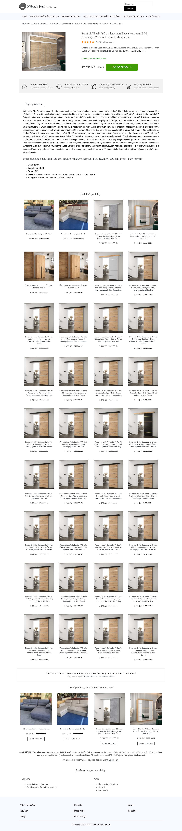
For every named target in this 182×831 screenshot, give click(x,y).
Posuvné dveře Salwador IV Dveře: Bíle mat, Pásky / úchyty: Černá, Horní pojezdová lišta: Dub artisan (108, 393)
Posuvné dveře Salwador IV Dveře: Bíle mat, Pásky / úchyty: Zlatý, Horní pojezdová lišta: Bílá (73, 444)
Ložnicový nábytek (70, 16)
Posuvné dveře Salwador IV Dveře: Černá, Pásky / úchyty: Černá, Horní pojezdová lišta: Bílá (143, 287)
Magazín (78, 805)
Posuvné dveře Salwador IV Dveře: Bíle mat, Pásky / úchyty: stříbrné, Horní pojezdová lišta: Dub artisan (108, 287)
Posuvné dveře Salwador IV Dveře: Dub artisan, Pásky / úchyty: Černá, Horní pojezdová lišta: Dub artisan (143, 444)
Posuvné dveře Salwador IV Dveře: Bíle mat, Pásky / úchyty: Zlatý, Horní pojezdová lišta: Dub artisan (108, 496)
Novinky (24, 811)
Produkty (30, 23)
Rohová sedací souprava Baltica (39, 234)
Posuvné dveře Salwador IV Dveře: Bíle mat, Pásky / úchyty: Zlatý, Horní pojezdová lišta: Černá (73, 393)
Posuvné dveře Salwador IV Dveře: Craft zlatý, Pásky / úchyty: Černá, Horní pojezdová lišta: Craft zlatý (39, 547)
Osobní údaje (80, 817)
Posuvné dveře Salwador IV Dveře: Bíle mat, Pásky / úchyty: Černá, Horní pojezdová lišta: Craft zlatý (143, 547)
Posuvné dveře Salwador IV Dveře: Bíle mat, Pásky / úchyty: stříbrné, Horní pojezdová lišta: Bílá (143, 599)
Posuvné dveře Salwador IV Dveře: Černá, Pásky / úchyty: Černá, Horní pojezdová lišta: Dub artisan (39, 444)
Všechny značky (27, 805)
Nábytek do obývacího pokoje (43, 16)
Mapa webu (79, 811)
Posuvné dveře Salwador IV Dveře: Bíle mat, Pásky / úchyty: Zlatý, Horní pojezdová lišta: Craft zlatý (108, 599)
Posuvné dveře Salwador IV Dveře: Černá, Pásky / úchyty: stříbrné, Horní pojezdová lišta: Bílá (108, 650)
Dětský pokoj (152, 16)
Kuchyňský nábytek (133, 16)
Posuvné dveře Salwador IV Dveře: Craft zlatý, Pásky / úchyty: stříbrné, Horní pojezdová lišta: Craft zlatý (108, 444)
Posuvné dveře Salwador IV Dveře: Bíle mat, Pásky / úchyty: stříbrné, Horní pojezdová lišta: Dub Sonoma (74, 650)
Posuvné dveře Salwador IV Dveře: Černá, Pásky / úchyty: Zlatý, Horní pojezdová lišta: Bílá (39, 496)
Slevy (22, 817)
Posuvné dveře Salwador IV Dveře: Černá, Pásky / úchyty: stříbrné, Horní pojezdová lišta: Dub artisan (73, 339)
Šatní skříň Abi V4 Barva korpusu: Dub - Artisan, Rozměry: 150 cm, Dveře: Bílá (143, 236)
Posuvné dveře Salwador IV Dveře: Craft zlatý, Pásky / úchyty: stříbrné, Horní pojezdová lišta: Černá (143, 496)
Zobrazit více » (138, 51)
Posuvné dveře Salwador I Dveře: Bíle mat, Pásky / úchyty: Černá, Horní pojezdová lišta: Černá (108, 236)
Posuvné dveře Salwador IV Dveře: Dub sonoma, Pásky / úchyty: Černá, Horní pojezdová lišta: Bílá (39, 393)
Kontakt (131, 811)
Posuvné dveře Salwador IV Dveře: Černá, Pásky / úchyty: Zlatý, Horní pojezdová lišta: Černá (143, 393)
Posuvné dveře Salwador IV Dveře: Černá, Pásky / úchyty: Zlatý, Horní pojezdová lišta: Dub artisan (73, 547)
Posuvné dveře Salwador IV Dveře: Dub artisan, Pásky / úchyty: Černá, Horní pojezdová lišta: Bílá (108, 339)
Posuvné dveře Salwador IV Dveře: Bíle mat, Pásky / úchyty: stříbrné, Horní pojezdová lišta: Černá (108, 547)
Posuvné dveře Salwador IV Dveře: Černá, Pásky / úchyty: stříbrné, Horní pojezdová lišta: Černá (73, 599)
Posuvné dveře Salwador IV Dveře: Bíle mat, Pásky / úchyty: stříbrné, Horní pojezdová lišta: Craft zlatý (73, 496)
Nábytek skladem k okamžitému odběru (101, 16)
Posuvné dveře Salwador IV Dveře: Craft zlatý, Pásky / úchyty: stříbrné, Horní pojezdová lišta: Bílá (39, 599)
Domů (24, 16)
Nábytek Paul (108, 51)
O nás (130, 805)
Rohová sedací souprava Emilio (73, 234)
